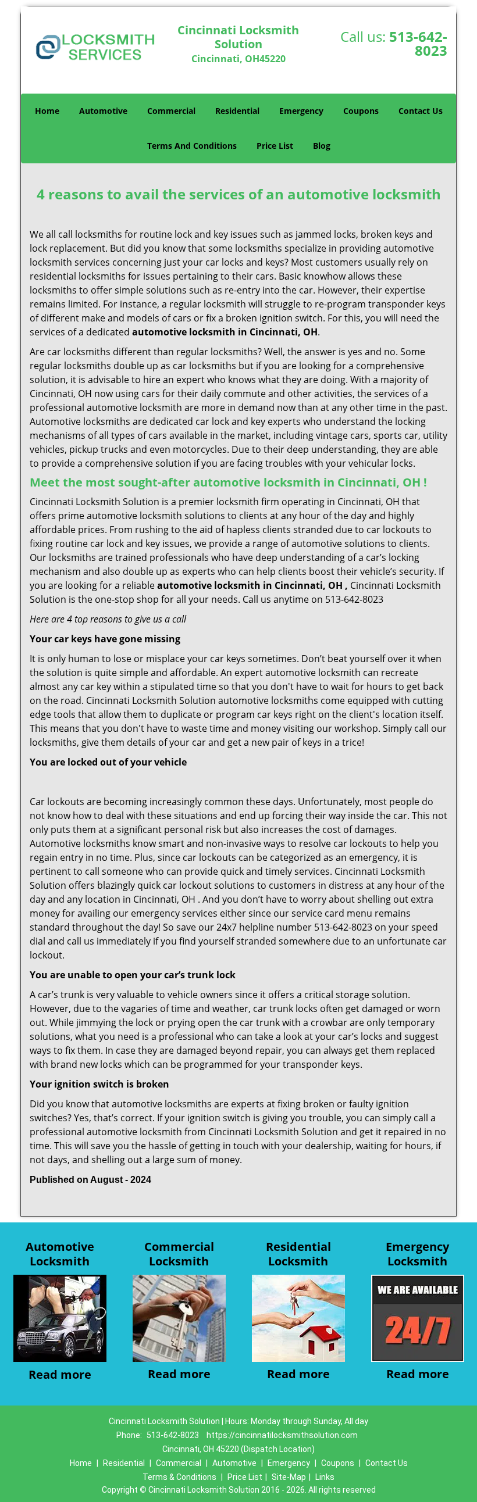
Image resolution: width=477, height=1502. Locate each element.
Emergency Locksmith (417, 1254)
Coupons (361, 110)
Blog (321, 145)
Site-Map (289, 1477)
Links (324, 1477)
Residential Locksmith (298, 1254)
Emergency (301, 110)
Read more (60, 1374)
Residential (237, 110)
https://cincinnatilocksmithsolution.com (282, 1435)
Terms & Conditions (179, 1477)
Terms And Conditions (192, 145)
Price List (275, 145)
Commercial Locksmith (179, 1254)
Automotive (103, 110)
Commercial (171, 110)
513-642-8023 (418, 43)
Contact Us (420, 110)
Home (47, 110)
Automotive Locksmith (60, 1254)
